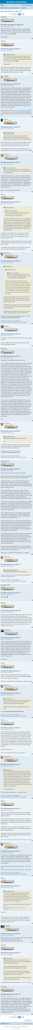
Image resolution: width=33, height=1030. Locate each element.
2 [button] (17, 14)
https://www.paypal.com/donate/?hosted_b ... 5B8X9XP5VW (13, 322)
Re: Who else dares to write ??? (12, 25)
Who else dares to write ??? (11, 11)
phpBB (11, 1026)
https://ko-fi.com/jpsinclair (20, 752)
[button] (14, 14)
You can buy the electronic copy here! (22, 110)
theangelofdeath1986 (10, 570)
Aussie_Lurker (8, 167)
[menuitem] (2, 5)
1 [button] (15, 14)
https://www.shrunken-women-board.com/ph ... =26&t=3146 (16, 869)
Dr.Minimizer (8, 132)
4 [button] (21, 14)
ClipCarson (7, 207)
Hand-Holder (8, 891)
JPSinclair (7, 770)
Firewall (7, 266)
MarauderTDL (8, 54)
